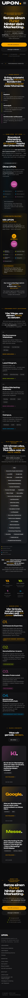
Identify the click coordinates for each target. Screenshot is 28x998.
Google (6, 811)
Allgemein (7, 772)
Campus (3, 955)
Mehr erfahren (9, 354)
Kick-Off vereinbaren (14, 44)
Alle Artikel (14, 740)
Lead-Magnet (4, 950)
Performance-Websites (7, 948)
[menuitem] (24, 3)
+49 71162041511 (5, 983)
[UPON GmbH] (11, 3)
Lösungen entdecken (14, 49)
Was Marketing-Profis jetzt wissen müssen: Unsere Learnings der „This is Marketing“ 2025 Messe (13, 844)
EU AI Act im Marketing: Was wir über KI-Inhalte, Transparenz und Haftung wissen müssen (14, 766)
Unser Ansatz (4, 961)
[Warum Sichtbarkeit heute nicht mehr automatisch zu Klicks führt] (14, 794)
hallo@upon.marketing (7, 981)
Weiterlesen (9, 776)
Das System (4, 963)
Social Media (18, 850)
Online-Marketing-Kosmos (8, 953)
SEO (13, 811)
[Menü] (24, 3)
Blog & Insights (5, 966)
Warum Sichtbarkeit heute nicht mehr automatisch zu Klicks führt (13, 806)
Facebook (7, 850)
